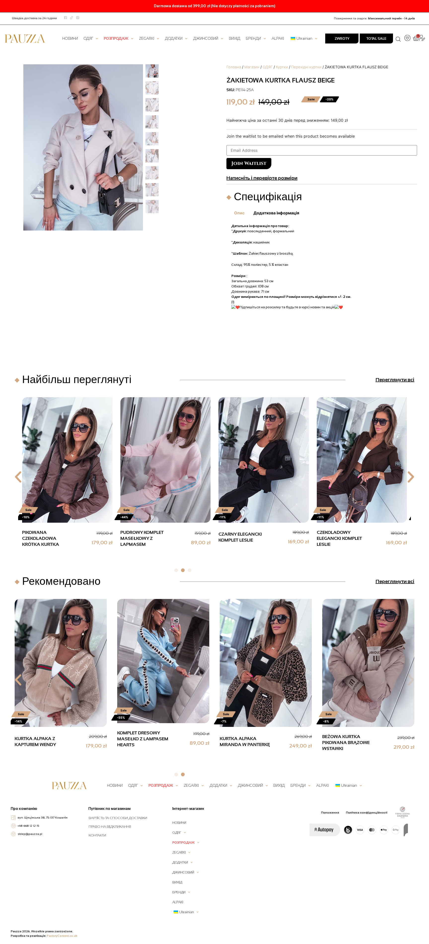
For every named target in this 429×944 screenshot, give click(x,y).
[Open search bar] (398, 38)
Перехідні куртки (306, 67)
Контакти (97, 835)
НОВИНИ (70, 38)
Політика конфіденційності (366, 812)
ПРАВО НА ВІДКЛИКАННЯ (110, 826)
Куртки (282, 67)
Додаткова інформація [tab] (276, 212)
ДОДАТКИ (173, 38)
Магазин (251, 67)
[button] (18, 477)
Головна (233, 67)
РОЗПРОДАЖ (116, 38)
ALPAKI (278, 38)
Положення (330, 812)
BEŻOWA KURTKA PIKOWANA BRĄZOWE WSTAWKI (346, 742)
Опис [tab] (239, 212)
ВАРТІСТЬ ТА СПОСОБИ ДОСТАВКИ (118, 818)
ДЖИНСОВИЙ (205, 38)
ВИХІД (234, 38)
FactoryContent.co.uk (62, 936)
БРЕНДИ (253, 38)
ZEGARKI (146, 38)
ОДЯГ (88, 38)
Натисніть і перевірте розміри (261, 178)
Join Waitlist (248, 163)
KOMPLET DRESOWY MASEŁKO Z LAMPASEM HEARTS (142, 738)
